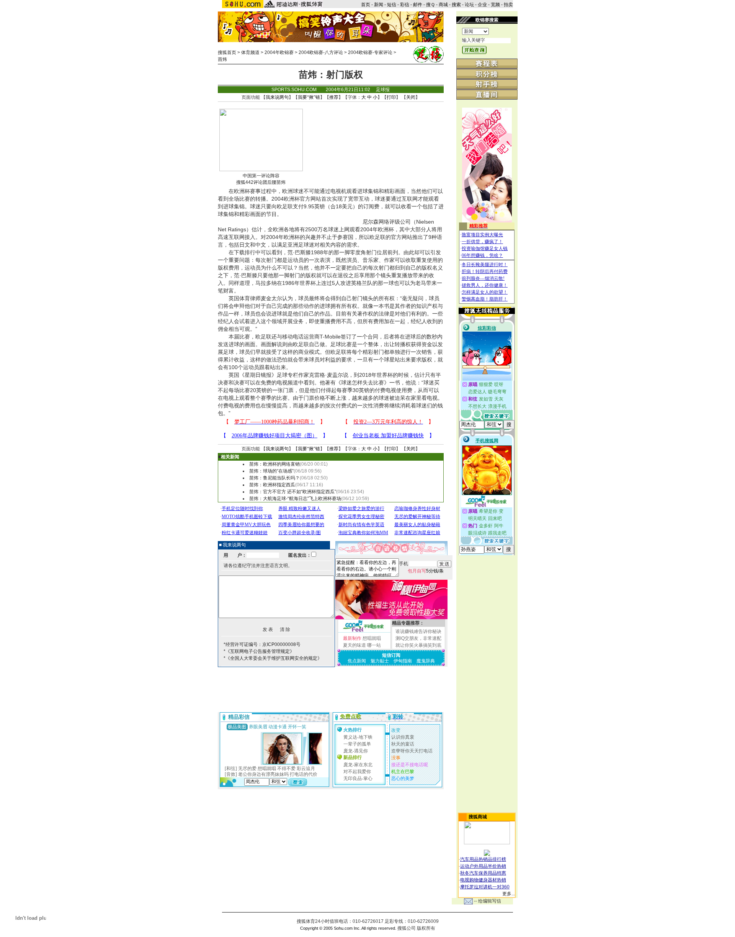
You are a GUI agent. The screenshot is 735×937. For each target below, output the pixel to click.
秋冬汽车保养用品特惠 (483, 873)
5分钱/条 (426, 571)
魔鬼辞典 (425, 661)
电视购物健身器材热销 (483, 880)
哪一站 (374, 645)
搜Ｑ (430, 4)
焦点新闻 (357, 661)
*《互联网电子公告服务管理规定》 (259, 651)
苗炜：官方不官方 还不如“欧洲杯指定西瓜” (292, 491)
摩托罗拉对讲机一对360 (485, 887)
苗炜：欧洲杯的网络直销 (274, 464)
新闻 (378, 4)
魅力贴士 (380, 661)
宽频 (495, 4)
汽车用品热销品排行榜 (483, 859)
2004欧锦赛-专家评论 (370, 52)
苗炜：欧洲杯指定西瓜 (272, 484)
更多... (508, 893)
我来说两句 (277, 97)
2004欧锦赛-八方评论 (321, 52)
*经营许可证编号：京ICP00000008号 (262, 644)
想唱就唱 (372, 638)
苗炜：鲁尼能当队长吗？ (274, 478)
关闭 (410, 97)
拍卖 (508, 4)
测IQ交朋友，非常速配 (418, 638)
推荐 (333, 97)
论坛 (469, 4)
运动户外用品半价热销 (483, 866)
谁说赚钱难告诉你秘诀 (418, 631)
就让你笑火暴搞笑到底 (418, 645)
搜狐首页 (227, 52)
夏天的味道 (354, 645)
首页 (365, 4)
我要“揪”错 (309, 97)
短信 (391, 4)
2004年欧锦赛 (279, 52)
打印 (391, 97)
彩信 (404, 4)
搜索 (456, 4)
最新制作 (352, 638)
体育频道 (250, 52)
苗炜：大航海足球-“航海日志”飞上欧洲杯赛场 (295, 498)
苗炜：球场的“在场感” (271, 471)
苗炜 (222, 59)
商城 (443, 4)
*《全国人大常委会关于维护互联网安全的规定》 (273, 658)
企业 (482, 4)
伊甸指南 (403, 661)
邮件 (417, 4)
